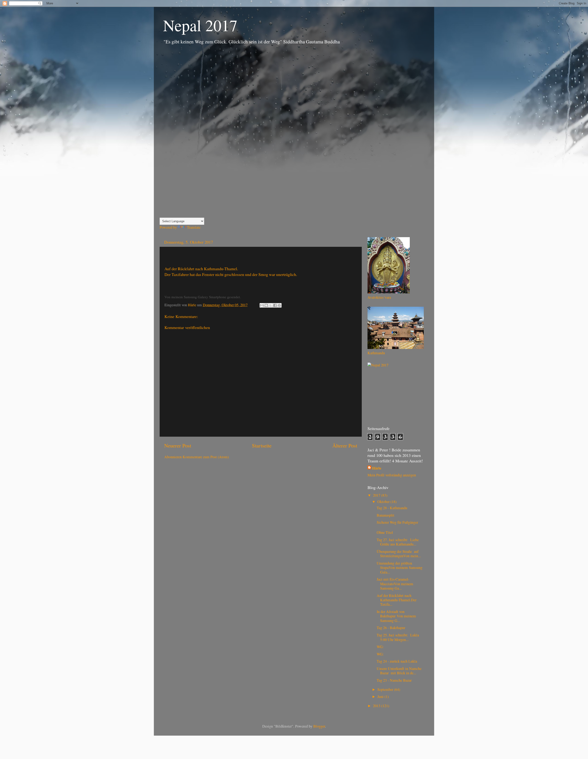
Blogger (319, 726)
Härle (376, 468)
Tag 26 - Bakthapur (391, 627)
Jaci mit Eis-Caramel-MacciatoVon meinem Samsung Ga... (395, 584)
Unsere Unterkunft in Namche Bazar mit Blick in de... (399, 670)
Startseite (261, 445)
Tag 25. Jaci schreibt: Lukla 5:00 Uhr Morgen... (398, 637)
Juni (380, 696)
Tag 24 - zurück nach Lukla (397, 661)
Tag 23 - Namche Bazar (394, 680)
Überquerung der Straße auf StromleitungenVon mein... (399, 553)
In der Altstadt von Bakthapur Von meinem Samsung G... (396, 616)
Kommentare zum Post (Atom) (206, 456)
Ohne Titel (385, 532)
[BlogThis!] (266, 305)
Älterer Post (344, 445)
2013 (377, 705)
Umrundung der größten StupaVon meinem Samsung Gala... (399, 568)
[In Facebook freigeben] (275, 305)
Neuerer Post (177, 445)
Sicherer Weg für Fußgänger (397, 522)
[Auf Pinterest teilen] (279, 305)
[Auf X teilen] (270, 305)
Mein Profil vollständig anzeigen (392, 475)
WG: (380, 646)
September (385, 689)
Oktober (383, 501)
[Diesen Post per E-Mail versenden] (262, 305)
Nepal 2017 (200, 25)
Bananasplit (385, 515)
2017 (377, 495)
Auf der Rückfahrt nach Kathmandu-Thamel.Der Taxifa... (396, 600)
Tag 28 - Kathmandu (392, 507)
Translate (194, 227)
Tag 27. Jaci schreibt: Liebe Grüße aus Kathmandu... (398, 542)
